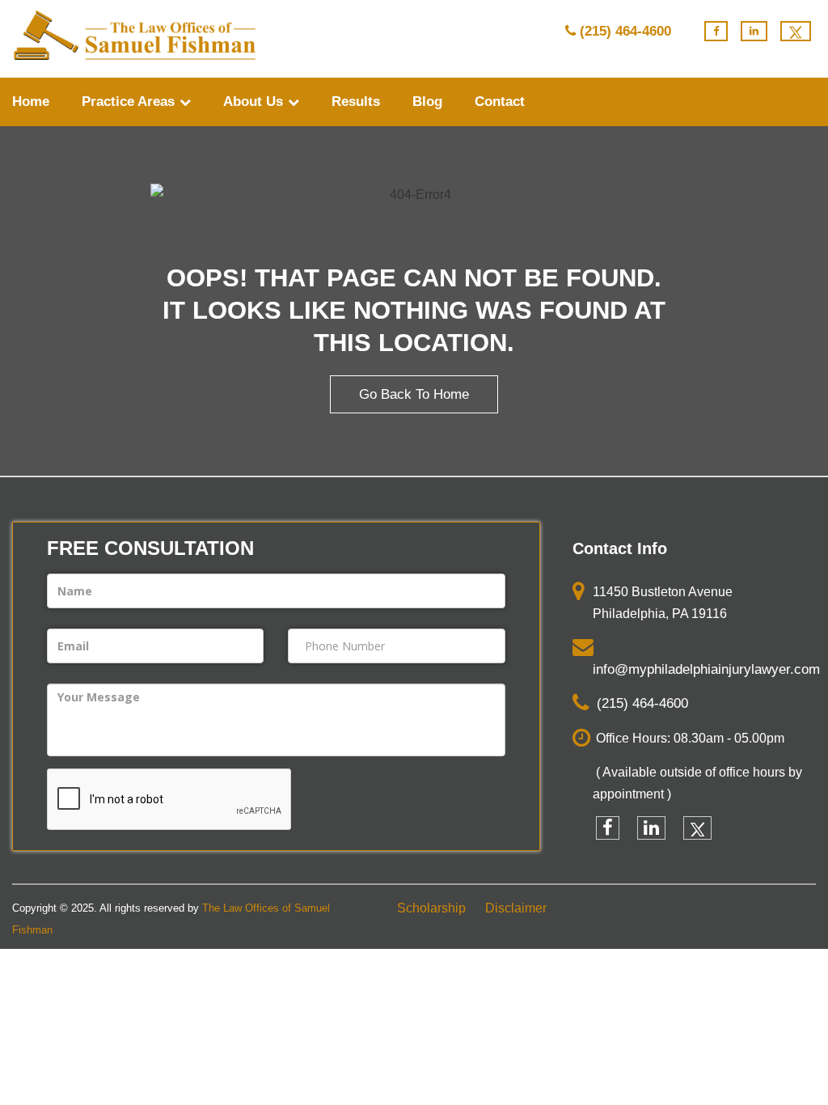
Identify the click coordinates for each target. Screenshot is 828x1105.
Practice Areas (130, 101)
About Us (255, 101)
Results (356, 101)
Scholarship (431, 908)
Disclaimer (516, 908)
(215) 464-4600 (625, 31)
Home (30, 101)
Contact (500, 101)
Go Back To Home (414, 394)
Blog (427, 101)
